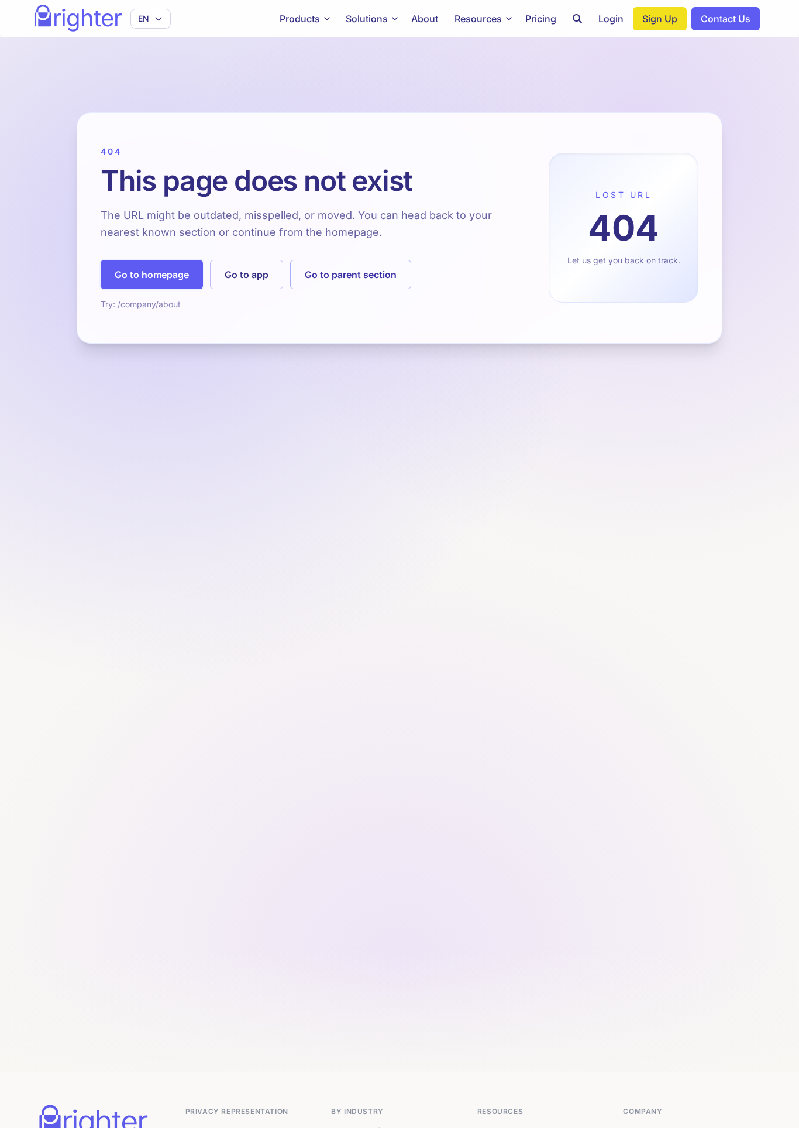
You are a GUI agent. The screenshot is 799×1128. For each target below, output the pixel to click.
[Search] (577, 18)
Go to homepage (152, 274)
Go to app (246, 274)
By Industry (357, 1111)
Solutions (367, 19)
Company (642, 1111)
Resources (478, 19)
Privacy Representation (236, 1111)
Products (300, 19)
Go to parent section (351, 274)
